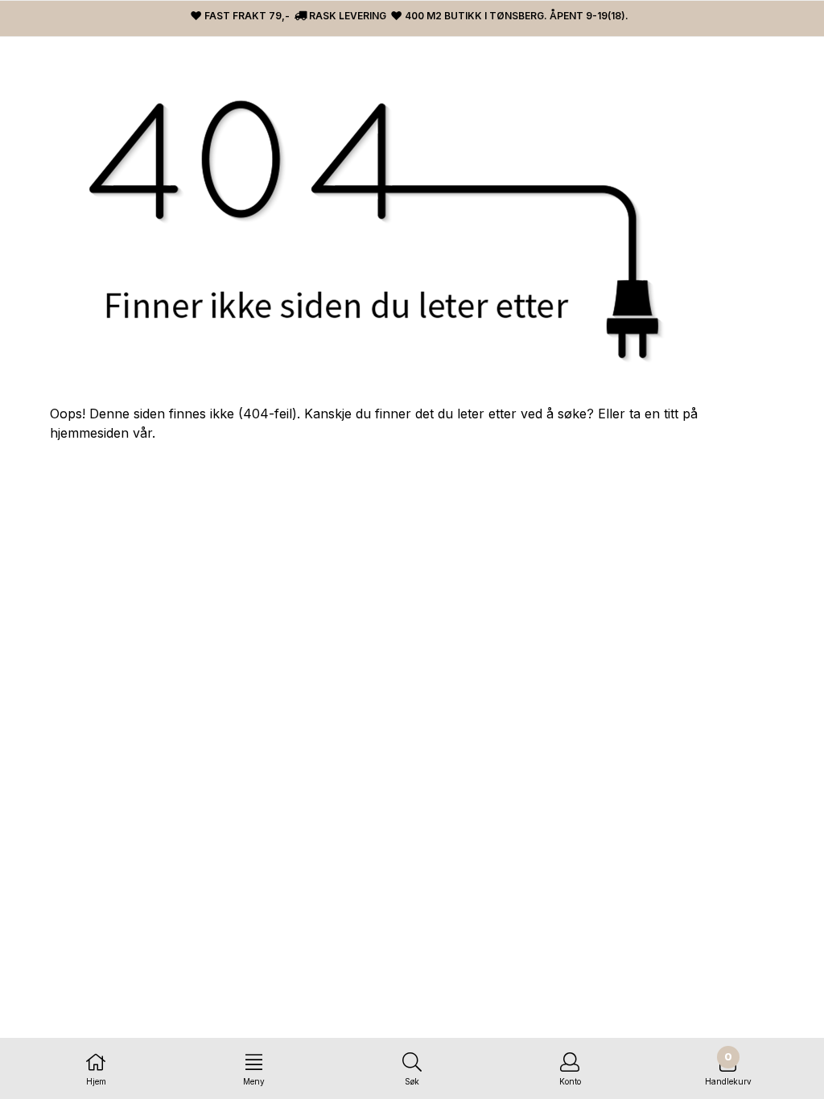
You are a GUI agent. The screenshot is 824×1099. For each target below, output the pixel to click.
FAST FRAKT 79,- (246, 16)
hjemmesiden (89, 433)
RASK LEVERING (346, 16)
